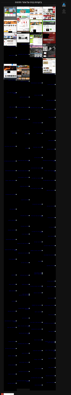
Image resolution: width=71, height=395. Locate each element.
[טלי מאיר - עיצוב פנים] (49, 346)
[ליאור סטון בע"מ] (36, 209)
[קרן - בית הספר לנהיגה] (49, 327)
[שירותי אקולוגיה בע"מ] (49, 259)
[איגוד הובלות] (23, 140)
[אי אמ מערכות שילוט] (36, 88)
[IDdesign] (36, 363)
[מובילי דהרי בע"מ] (23, 301)
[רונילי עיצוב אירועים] (36, 26)
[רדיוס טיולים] (36, 51)
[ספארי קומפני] (10, 334)
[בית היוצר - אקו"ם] (36, 334)
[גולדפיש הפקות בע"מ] (23, 12)
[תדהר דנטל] (23, 59)
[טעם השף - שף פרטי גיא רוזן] (36, 289)
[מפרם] (10, 39)
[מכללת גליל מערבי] (10, 244)
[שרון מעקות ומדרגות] (10, 175)
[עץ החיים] (36, 38)
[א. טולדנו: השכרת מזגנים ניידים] (10, 287)
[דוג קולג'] (49, 240)
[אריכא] (36, 62)
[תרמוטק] (23, 357)
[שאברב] (49, 362)
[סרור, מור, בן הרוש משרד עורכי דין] (49, 165)
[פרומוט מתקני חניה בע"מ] (10, 201)
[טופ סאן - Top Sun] (10, 187)
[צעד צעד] (49, 301)
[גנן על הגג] (49, 283)
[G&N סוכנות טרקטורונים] (23, 113)
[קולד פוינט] (36, 162)
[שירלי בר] (23, 37)
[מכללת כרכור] (10, 254)
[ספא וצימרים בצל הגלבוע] (23, 338)
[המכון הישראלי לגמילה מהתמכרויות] (23, 24)
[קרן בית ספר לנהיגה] (23, 375)
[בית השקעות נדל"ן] (23, 220)
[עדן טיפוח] (36, 101)
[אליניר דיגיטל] (10, 13)
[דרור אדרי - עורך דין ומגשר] (49, 175)
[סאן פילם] (10, 344)
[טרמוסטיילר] (23, 154)
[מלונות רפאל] (49, 104)
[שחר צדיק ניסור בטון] (10, 351)
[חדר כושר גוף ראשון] (23, 49)
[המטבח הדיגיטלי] (23, 366)
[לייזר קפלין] (36, 279)
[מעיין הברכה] (23, 126)
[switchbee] (10, 359)
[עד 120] (49, 386)
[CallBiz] (10, 112)
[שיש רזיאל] (10, 50)
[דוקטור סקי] (36, 245)
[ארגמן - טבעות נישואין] (10, 153)
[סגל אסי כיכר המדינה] (49, 51)
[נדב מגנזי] (36, 387)
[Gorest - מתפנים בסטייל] (36, 272)
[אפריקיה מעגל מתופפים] (36, 114)
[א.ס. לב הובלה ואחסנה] (10, 59)
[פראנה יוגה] (23, 268)
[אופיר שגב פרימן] (23, 384)
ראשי (64, 9)
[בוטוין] (49, 371)
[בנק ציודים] (36, 13)
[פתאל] (49, 123)
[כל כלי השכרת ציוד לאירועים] (36, 236)
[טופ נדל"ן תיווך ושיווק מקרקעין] (49, 222)
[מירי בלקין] (10, 225)
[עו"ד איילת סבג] (23, 102)
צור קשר (64, 11)
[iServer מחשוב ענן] (49, 26)
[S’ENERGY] (36, 308)
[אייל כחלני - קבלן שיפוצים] (49, 66)
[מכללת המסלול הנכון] (23, 348)
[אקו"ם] (49, 336)
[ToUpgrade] (49, 354)
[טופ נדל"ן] (10, 267)
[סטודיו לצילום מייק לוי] (36, 196)
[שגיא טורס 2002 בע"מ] (10, 26)
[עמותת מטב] (10, 387)
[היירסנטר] (36, 316)
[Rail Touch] (49, 292)
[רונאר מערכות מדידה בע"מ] (23, 165)
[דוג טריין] (23, 238)
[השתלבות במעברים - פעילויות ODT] (23, 313)
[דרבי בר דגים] (49, 79)
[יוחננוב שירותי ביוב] (49, 318)
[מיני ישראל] (36, 344)
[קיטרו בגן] (49, 92)
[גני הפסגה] (10, 86)
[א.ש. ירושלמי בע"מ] (36, 183)
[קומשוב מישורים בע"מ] (23, 173)
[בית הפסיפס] (23, 89)
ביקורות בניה (64, 12)
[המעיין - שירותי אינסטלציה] (10, 99)
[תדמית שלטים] (36, 354)
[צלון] (49, 38)
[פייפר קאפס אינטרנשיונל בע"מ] (49, 198)
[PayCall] (23, 289)
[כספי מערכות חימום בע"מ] (36, 172)
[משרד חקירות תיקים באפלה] (36, 223)
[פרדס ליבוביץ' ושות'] (10, 306)
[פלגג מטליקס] (23, 279)
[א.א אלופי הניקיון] (49, 135)
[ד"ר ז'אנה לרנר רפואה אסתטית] (49, 231)
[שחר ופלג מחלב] (49, 378)
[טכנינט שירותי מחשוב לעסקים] (49, 144)
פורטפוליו (63, 10)
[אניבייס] (23, 230)
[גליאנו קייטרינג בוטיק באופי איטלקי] (10, 214)
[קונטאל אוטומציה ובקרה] (49, 113)
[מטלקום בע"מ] (10, 295)
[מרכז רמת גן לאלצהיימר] (10, 165)
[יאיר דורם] (36, 372)
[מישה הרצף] (49, 211)
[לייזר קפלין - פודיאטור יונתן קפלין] (10, 378)
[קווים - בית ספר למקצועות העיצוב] (49, 13)
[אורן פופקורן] (36, 298)
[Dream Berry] (36, 152)
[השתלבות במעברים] (49, 309)
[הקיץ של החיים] (36, 127)
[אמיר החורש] (10, 139)
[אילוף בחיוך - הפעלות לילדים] (23, 329)
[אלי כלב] (23, 321)
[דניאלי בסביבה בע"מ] (23, 192)
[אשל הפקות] (10, 315)
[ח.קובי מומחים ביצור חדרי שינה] (36, 140)
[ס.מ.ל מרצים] (36, 74)
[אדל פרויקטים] (10, 279)
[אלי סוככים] (23, 207)
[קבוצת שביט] (36, 266)
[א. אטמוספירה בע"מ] (23, 181)
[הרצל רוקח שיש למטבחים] (10, 125)
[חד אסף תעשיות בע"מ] (10, 72)
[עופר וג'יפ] (23, 294)
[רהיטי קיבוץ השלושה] (23, 257)
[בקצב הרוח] (23, 73)
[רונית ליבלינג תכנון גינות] (49, 185)
